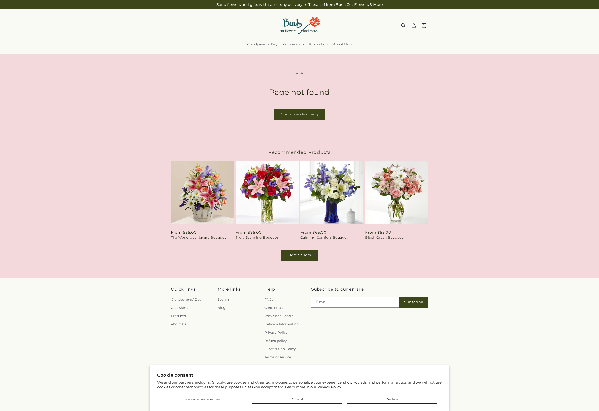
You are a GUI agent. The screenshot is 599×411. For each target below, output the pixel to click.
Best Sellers (299, 255)
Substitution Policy (280, 349)
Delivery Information (281, 324)
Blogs (222, 308)
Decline (391, 399)
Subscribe (413, 302)
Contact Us (273, 308)
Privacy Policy (329, 387)
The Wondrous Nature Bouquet (198, 237)
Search (223, 299)
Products (178, 316)
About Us (178, 324)
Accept (297, 399)
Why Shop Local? (278, 316)
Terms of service (277, 357)
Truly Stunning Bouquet (257, 237)
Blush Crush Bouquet (384, 237)
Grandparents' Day (186, 299)
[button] (293, 44)
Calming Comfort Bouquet (324, 237)
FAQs (268, 299)
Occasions (179, 308)
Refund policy (275, 341)
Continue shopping (299, 114)
